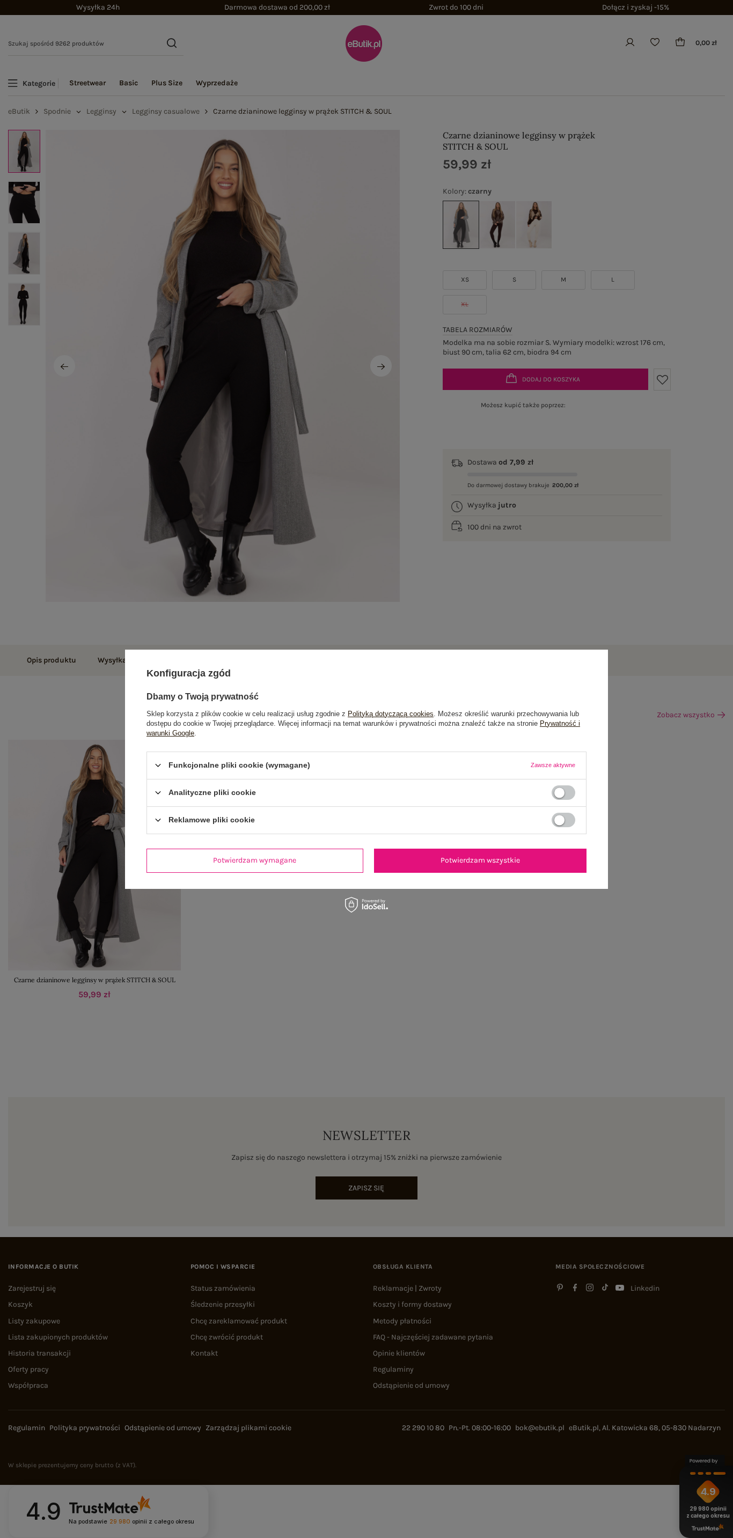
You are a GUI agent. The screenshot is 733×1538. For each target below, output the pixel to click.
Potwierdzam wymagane (254, 860)
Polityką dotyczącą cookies (391, 713)
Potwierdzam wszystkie (480, 860)
